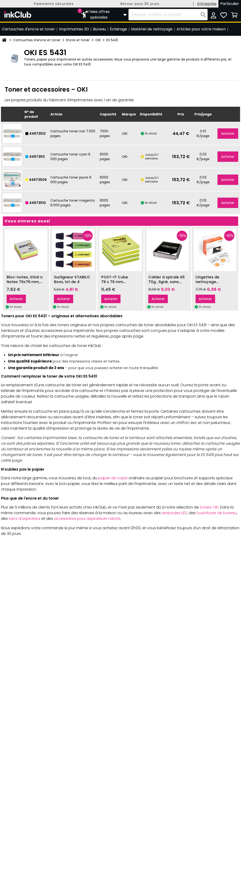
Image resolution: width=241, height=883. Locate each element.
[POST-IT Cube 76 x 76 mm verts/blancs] (120, 250)
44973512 (37, 133)
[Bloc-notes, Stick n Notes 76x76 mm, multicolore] (26, 250)
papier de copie (113, 478)
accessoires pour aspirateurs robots (87, 518)
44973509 (38, 179)
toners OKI (209, 507)
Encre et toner (78, 40)
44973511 (37, 156)
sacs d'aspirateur (24, 518)
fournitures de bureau (217, 513)
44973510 (37, 202)
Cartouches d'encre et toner (36, 40)
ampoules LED (174, 513)
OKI (98, 40)
